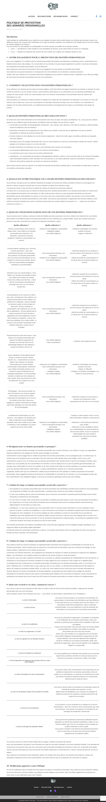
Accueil (31, 16)
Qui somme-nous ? (60, 16)
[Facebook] (96, 16)
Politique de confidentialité (52, 797)
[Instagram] (100, 16)
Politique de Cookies (65, 797)
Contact (74, 16)
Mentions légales (40, 797)
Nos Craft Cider (44, 16)
